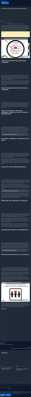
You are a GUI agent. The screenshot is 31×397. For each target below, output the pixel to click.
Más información (21, 393)
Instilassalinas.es (4, 1)
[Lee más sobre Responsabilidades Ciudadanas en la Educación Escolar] (23, 367)
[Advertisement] (15, 15)
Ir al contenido (2, 0)
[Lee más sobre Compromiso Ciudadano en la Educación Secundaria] (8, 366)
